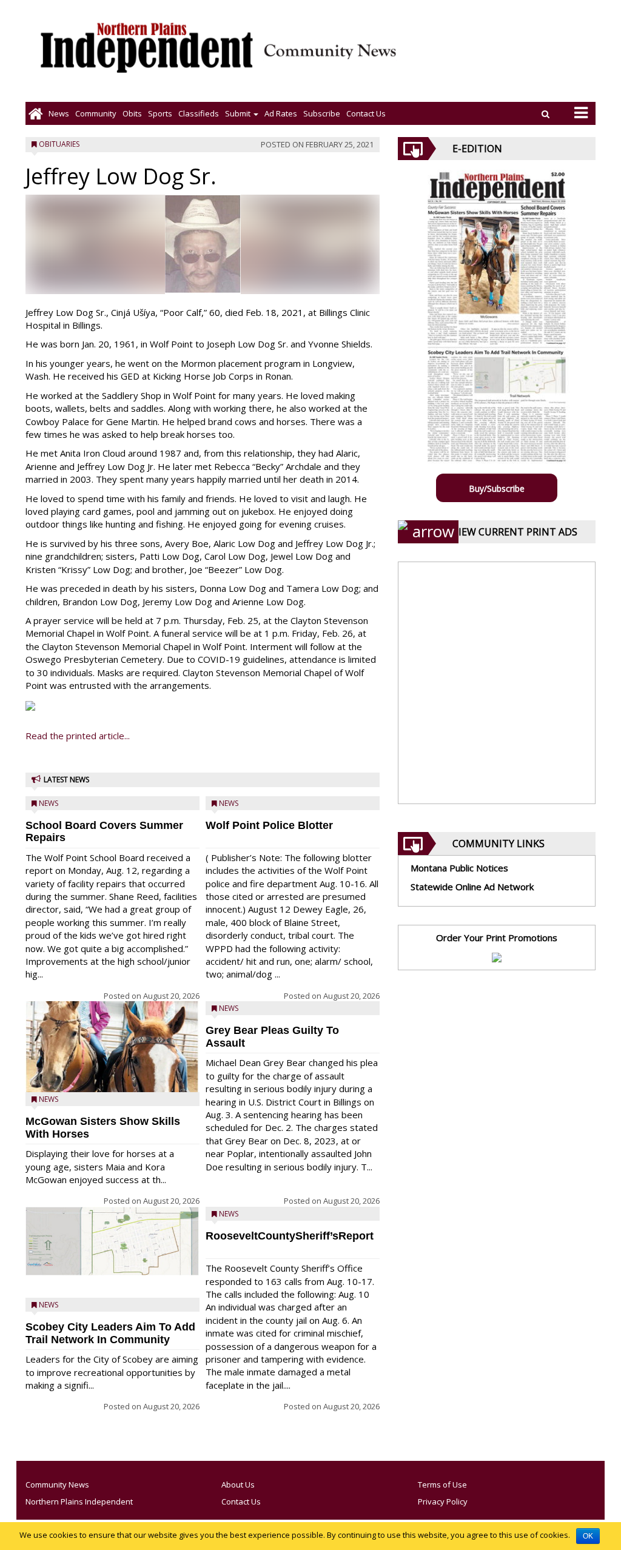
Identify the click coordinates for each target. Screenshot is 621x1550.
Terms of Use (442, 1484)
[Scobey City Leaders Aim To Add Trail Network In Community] (112, 1241)
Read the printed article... (77, 736)
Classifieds (198, 113)
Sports (160, 113)
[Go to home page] (35, 113)
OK (588, 1536)
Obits (132, 113)
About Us (238, 1484)
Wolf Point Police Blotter (269, 825)
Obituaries (59, 144)
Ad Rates (280, 113)
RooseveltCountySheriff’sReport (290, 1236)
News (59, 113)
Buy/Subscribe (497, 488)
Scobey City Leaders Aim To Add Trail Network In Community (110, 1333)
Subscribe (321, 113)
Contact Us (366, 113)
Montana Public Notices (459, 868)
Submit (238, 113)
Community (95, 113)
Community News (57, 1484)
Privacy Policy (443, 1501)
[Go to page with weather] (506, 58)
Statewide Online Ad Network (472, 887)
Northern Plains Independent (79, 1501)
